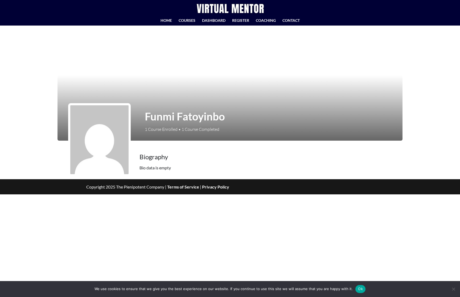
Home (166, 21)
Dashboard (213, 21)
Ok (360, 289)
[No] (453, 289)
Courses (187, 21)
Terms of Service (183, 186)
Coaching (266, 21)
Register (240, 21)
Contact (291, 21)
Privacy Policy (215, 186)
